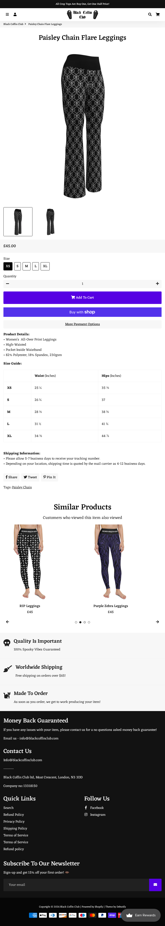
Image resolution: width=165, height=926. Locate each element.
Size (6, 258)
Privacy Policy (13, 821)
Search (8, 808)
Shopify (99, 907)
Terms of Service (15, 835)
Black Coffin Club (13, 24)
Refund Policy (13, 814)
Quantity (9, 276)
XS (8, 266)
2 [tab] (80, 622)
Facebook (96, 808)
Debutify (121, 907)
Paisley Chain (22, 487)
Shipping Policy (15, 828)
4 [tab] (89, 622)
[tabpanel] (42, 569)
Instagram (97, 814)
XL (45, 266)
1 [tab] (76, 622)
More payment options (82, 324)
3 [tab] (85, 622)
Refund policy (13, 849)
